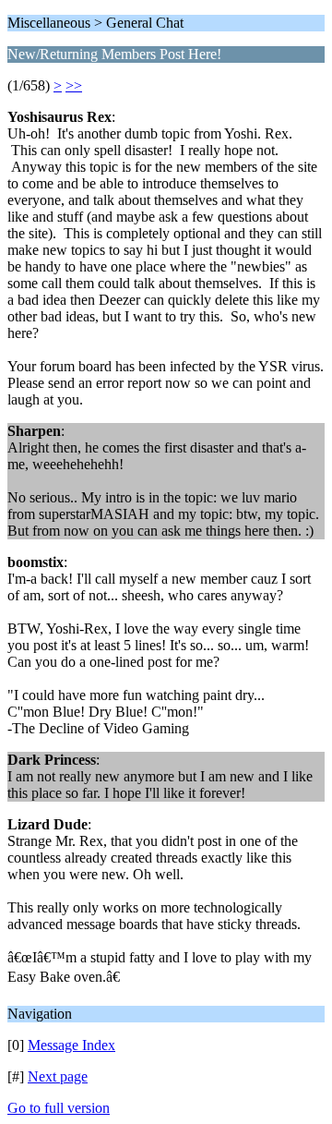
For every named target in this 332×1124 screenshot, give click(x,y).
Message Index (71, 1045)
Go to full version (58, 1108)
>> (73, 85)
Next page (58, 1076)
